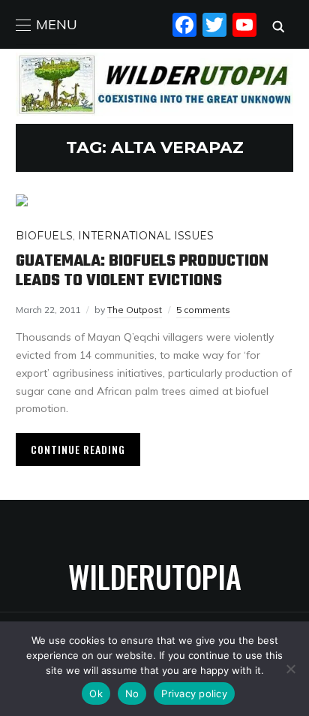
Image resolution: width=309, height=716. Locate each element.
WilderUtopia (155, 576)
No (132, 693)
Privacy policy (194, 693)
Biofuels (44, 235)
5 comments (203, 309)
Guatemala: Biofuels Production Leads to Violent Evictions (142, 270)
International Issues (146, 235)
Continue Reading (78, 449)
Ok (96, 693)
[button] (46, 25)
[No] (290, 668)
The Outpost (134, 309)
